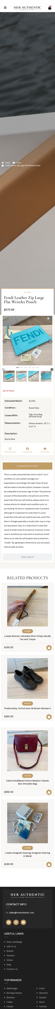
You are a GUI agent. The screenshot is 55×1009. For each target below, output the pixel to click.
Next (51, 369)
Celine (27, 776)
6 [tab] (37, 368)
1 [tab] (17, 368)
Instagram (10, 452)
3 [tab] (25, 368)
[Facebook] (8, 922)
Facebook (27, 452)
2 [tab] (21, 368)
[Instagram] (16, 922)
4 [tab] (29, 368)
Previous (3, 369)
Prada (27, 703)
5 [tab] (33, 368)
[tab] (27, 466)
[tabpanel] (27, 340)
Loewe (27, 631)
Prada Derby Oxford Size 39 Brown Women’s (27, 708)
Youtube (45, 452)
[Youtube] (23, 922)
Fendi (18, 163)
